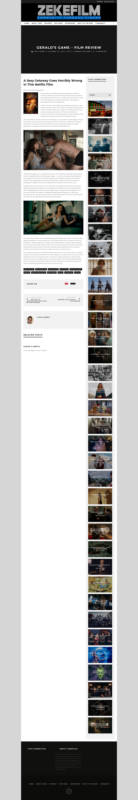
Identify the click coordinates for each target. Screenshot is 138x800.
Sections (58, 23)
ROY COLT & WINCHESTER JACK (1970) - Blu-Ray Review (37, 301)
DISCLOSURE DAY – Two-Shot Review (100, 442)
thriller (77, 272)
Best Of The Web (85, 23)
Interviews (70, 23)
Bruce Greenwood (41, 269)
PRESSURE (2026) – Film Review (100, 512)
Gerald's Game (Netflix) (38, 272)
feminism (26, 272)
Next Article (71, 297)
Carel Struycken (53, 269)
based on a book (29, 269)
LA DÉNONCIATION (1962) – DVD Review (100, 230)
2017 (69, 51)
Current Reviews (82, 51)
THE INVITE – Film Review (100, 336)
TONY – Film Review (100, 160)
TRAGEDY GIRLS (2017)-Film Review (69, 300)
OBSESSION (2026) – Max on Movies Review (100, 548)
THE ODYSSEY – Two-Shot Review (100, 283)
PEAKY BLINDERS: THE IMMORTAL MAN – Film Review (100, 618)
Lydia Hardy (40, 51)
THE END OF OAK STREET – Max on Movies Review (100, 142)
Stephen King (68, 272)
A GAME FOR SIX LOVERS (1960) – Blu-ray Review (100, 178)
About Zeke (37, 23)
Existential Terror (75, 269)
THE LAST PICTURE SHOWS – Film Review (100, 107)
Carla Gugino (64, 269)
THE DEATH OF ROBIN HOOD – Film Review (100, 424)
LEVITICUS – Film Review (100, 354)
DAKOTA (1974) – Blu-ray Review (100, 460)
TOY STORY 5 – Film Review (100, 407)
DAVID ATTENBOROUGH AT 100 (100, 565)
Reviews (48, 23)
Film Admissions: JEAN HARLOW (100, 248)
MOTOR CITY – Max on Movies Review (100, 266)
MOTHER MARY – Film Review (100, 653)
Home (26, 23)
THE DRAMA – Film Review (100, 689)
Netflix (60, 272)
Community (100, 23)
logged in (33, 350)
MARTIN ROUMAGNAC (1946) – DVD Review (100, 125)
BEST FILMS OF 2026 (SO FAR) (100, 319)
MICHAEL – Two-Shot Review (100, 601)
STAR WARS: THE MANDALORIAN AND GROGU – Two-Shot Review (100, 530)
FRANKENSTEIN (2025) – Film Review (100, 706)
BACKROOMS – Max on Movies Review (100, 495)
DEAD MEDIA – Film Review (100, 195)
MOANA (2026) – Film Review (100, 301)
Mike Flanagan (52, 272)
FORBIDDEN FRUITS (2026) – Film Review (100, 636)
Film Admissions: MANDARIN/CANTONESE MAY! (100, 477)
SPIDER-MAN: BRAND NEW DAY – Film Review (100, 213)
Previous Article (36, 297)
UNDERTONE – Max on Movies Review (100, 724)
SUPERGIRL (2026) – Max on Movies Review (100, 389)
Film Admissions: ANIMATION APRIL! (100, 583)
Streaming (101, 51)
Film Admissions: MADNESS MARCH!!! (100, 671)
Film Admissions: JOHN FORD (100, 371)
